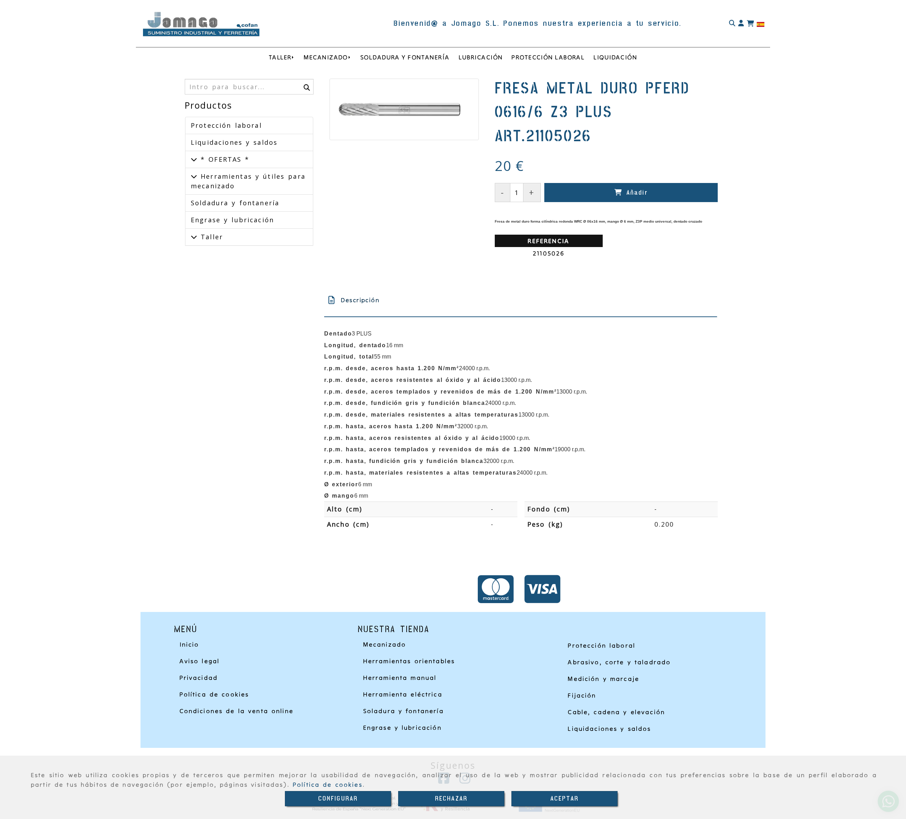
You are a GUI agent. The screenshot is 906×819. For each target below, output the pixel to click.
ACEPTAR (564, 799)
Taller (210, 237)
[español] (760, 24)
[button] (741, 23)
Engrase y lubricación (232, 220)
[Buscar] (732, 23)
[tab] (520, 300)
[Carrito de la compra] (750, 23)
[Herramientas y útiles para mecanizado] (194, 176)
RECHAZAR (451, 799)
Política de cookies (327, 784)
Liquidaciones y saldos (234, 142)
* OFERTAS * (223, 159)
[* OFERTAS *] (194, 159)
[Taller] (194, 237)
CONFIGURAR (338, 799)
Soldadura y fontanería (235, 203)
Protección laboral (226, 125)
